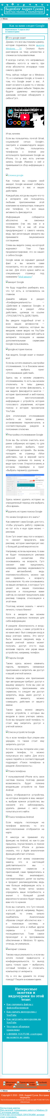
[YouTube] (42, 1084)
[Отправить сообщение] (25, 1087)
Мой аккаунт (25, 276)
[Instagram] (20, 1084)
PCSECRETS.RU (43, 1100)
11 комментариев (12, 32)
